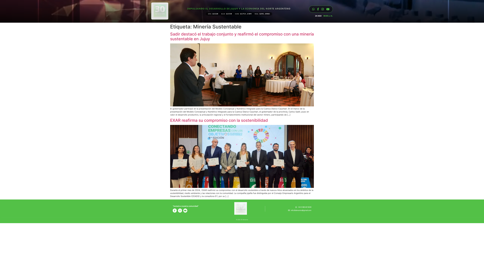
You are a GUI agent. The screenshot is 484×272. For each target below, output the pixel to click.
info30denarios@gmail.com (301, 210)
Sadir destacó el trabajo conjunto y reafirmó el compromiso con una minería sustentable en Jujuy (242, 36)
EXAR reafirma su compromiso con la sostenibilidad (219, 120)
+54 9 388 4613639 (304, 207)
